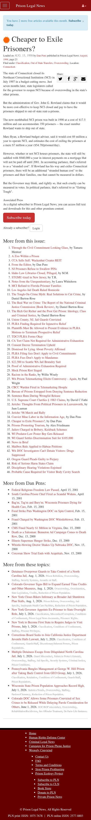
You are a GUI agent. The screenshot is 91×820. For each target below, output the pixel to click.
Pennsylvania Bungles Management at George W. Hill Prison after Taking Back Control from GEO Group (48, 671)
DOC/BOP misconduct (49, 707)
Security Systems (29, 580)
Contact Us (41, 756)
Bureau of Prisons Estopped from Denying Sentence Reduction (49, 391)
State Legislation (20, 592)
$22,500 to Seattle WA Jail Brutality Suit (36, 362)
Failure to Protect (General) (67, 656)
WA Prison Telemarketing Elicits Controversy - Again (44, 379)
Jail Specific (42, 660)
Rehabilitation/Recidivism (24, 711)
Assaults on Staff (48, 580)
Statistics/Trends (36, 690)
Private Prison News (50, 797)
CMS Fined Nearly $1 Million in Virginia (37, 528)
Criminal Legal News (42, 742)
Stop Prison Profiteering (49, 769)
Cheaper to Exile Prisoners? (28, 421)
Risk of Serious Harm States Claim (33, 463)
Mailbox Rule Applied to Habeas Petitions (37, 446)
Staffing (15, 580)
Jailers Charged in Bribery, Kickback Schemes (39, 429)
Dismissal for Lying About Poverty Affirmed (38, 349)
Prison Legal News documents (44, 618)
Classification (22, 63)
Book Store (44, 788)
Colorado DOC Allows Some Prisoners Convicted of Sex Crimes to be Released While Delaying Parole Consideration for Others (50, 702)
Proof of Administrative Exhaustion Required (39, 366)
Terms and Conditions (48, 765)
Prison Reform (51, 601)
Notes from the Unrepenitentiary (31, 281)
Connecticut (9, 66)
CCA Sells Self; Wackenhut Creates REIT (37, 260)
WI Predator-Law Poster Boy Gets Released (38, 434)
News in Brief (20, 442)
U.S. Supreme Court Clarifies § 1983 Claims (38, 400)
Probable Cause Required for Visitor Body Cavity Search (46, 472)
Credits (33, 592)
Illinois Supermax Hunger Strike (31, 540)
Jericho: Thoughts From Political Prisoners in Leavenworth (47, 404)
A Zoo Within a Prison (25, 256)
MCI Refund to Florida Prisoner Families (36, 286)
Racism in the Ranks (24, 374)
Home (32, 733)
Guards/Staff (32, 643)
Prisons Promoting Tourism (28, 425)
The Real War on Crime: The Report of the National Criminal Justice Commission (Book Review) (49, 305)
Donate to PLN (47, 792)
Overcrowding (61, 63)
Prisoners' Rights (69, 618)
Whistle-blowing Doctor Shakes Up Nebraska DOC (42, 545)
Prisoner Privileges (30, 630)
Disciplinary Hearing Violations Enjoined (36, 468)
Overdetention (77, 588)
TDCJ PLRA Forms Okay (27, 336)
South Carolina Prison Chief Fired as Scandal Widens (44, 494)
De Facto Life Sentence (75, 711)
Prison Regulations (21, 681)
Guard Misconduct (43, 656)
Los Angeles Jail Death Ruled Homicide (35, 290)
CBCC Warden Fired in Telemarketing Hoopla (39, 387)
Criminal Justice (77, 660)
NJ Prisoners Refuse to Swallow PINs (34, 269)
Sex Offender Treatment (50, 711)
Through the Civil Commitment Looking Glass (40, 248)
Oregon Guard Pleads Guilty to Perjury (35, 459)
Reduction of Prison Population (54, 592)
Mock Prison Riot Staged (27, 370)
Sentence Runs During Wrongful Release (36, 396)
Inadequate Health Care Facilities (37, 605)
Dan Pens (41, 55)
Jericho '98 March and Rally (28, 413)
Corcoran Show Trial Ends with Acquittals (37, 553)
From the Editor (21, 264)
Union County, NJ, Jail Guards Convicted (36, 319)
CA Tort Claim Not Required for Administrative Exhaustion (48, 341)
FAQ (38, 761)
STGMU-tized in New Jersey (29, 277)
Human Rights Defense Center (47, 737)
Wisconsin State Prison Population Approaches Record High (48, 686)
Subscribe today (19, 217)
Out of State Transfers (42, 63)
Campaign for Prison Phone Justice (50, 746)
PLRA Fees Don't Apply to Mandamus (35, 358)
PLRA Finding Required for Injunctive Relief (39, 324)
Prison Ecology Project (49, 773)
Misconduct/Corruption (62, 613)
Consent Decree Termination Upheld (33, 345)
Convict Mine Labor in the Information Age (38, 417)
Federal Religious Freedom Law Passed (35, 490)
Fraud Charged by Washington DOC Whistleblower (42, 519)
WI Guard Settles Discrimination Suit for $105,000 (42, 438)
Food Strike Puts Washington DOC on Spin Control (43, 511)
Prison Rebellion (54, 575)
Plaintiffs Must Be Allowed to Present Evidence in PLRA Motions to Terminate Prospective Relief (46, 330)
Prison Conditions (21, 664)
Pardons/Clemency (21, 694)
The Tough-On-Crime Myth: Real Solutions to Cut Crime (46, 294)
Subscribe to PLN (48, 780)
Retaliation (32, 677)
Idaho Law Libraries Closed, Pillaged (34, 273)
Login (36, 228)
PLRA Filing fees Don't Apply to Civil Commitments (44, 353)
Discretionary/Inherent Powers (55, 643)
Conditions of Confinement (67, 626)
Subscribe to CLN (48, 784)
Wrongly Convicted (40, 750)
